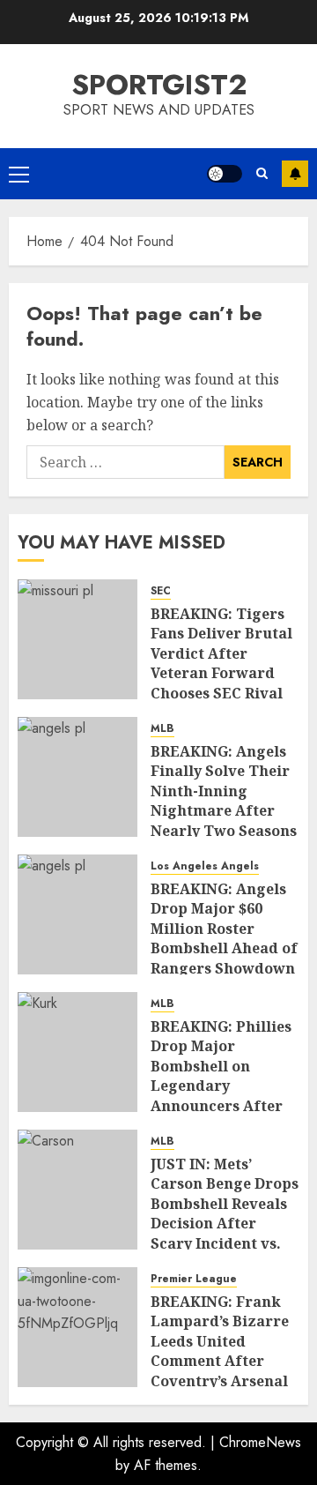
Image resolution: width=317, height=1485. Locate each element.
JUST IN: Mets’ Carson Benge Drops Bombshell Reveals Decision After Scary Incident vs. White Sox (225, 1213)
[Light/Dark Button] (224, 174)
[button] (19, 174)
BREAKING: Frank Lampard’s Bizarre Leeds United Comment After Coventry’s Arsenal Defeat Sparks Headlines (220, 1360)
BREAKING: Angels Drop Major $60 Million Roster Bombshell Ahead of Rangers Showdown (224, 928)
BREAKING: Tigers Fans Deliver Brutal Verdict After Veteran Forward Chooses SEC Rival (221, 653)
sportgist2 (159, 84)
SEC (161, 591)
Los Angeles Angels (205, 866)
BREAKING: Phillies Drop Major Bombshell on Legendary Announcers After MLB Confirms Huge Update (224, 1085)
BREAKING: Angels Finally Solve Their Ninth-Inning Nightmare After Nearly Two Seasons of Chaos (224, 801)
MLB (162, 728)
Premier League (194, 1279)
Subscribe (295, 173)
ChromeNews (260, 1442)
